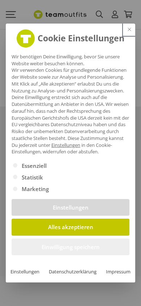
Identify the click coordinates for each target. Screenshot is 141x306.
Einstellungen (24, 271)
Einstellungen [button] (65, 145)
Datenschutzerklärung (73, 271)
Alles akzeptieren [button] (70, 227)
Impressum (118, 271)
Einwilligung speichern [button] (71, 247)
